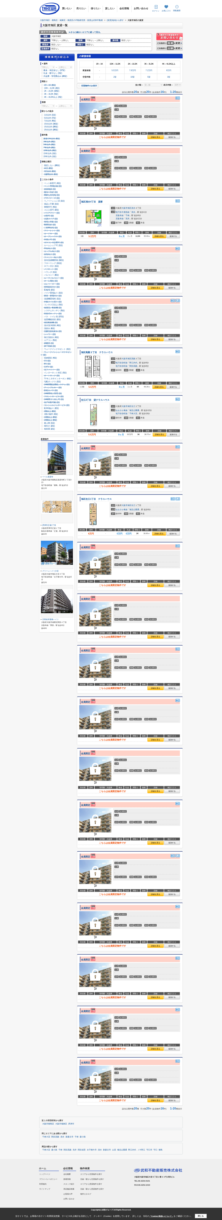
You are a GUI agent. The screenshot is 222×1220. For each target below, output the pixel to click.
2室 (114, 77)
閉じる (201, 1216)
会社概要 (67, 1174)
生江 (133, 406)
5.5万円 (115, 70)
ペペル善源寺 (47, 477)
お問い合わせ (141, 8)
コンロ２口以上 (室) (53, 304)
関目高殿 (133, 366)
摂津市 (71, 1124)
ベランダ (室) (50, 272)
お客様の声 (67, 1194)
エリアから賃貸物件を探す (91, 1184)
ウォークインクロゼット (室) (57, 349)
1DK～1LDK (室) (51, 88)
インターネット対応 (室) (55, 373)
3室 (168, 77)
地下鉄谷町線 (121, 363)
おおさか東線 (121, 410)
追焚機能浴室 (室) (52, 319)
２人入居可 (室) (51, 210)
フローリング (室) (52, 263)
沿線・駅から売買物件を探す (92, 1179)
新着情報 (67, 1179)
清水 (133, 208)
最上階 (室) (49, 423)
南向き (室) (49, 426)
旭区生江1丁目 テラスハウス (96, 499)
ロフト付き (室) (51, 266)
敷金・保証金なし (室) (54, 70)
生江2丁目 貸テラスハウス (95, 400)
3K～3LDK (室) (50, 94)
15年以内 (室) (49, 153)
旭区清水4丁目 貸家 (92, 202)
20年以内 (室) (49, 156)
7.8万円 (132, 70)
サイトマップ (44, 1189)
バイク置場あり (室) (53, 293)
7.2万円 (149, 70)
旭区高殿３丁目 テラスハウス (97, 352)
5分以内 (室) (49, 118)
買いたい (67, 8)
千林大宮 (133, 413)
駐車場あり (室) (51, 408)
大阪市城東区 (61, 1124)
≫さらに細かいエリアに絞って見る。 (85, 32)
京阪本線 (120, 215)
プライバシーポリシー (48, 1179)
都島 (160, 1150)
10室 (132, 77)
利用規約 (43, 1184)
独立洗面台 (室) (51, 337)
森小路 (83, 1137)
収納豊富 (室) (50, 358)
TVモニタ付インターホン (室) (57, 378)
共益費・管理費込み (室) (55, 76)
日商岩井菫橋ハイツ (50, 619)
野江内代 (133, 363)
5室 (148, 77)
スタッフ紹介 (68, 1184)
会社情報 (124, 8)
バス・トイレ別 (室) (53, 316)
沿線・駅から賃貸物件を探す (92, 1189)
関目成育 (82, 1150)
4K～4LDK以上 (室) (52, 97)
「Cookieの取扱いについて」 (161, 1216)
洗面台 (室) (49, 328)
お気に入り (166, 11)
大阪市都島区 (48, 1124)
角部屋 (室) (49, 429)
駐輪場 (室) (49, 290)
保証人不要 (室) (51, 204)
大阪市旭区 (126, 208)
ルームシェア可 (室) (53, 245)
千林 (127, 215)
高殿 (133, 358)
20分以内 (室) (50, 130)
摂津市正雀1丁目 (49, 525)
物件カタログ (85, 1194)
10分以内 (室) (50, 124)
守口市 (149, 1150)
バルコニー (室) (51, 275)
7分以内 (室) (49, 121)
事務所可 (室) (50, 207)
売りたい (81, 8)
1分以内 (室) (49, 115)
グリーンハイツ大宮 (50, 571)
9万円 (168, 70)
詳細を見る (155, 137)
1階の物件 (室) (50, 414)
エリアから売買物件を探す (91, 1174)
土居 (114, 1150)
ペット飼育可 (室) (52, 183)
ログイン (155, 11)
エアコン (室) (50, 340)
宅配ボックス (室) (52, 381)
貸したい (110, 8)
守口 (155, 1150)
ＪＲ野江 (141, 1150)
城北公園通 (134, 410)
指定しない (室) (51, 165)
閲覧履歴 (176, 11)
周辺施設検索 (68, 1189)
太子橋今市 (92, 1150)
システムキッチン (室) (54, 310)
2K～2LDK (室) (51, 91)
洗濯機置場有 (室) (52, 299)
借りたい (95, 8)
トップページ (44, 1174)
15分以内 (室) (50, 127)
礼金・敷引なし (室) (52, 73)
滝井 (127, 218)
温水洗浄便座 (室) (52, 325)
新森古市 (69, 1137)
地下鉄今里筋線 (122, 212)
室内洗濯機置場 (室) (53, 260)
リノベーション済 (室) (54, 201)
